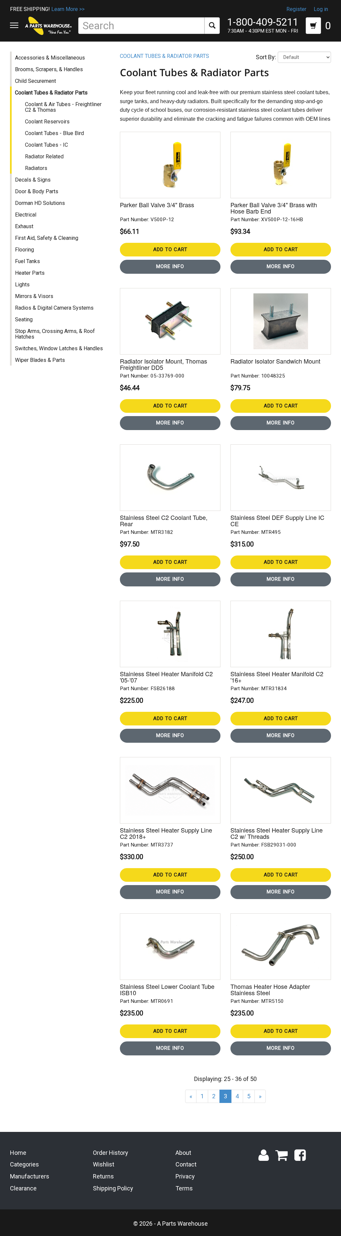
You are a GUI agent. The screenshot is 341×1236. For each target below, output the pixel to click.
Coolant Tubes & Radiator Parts (51, 92)
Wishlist (103, 1164)
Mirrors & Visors (34, 296)
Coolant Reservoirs (47, 121)
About (183, 1152)
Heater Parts (30, 273)
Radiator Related (44, 156)
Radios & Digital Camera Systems (54, 308)
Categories (24, 1164)
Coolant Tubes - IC (46, 145)
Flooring (24, 249)
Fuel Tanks (27, 261)
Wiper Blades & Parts (40, 360)
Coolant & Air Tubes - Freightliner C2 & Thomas (63, 107)
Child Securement (35, 81)
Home (18, 1152)
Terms (184, 1188)
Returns (103, 1176)
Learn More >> (68, 9)
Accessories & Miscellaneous (50, 58)
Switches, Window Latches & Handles (59, 348)
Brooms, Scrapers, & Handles (49, 69)
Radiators (36, 168)
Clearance (23, 1188)
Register (296, 9)
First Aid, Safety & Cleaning (46, 238)
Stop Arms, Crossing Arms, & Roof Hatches (55, 334)
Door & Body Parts (36, 191)
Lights (22, 284)
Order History (110, 1152)
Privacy (185, 1176)
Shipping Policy (113, 1188)
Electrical (25, 215)
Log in (321, 9)
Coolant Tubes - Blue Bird (54, 133)
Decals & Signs (33, 180)
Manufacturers (29, 1176)
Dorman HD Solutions (40, 203)
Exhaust (24, 226)
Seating (24, 319)
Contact (185, 1164)
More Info (170, 266)
